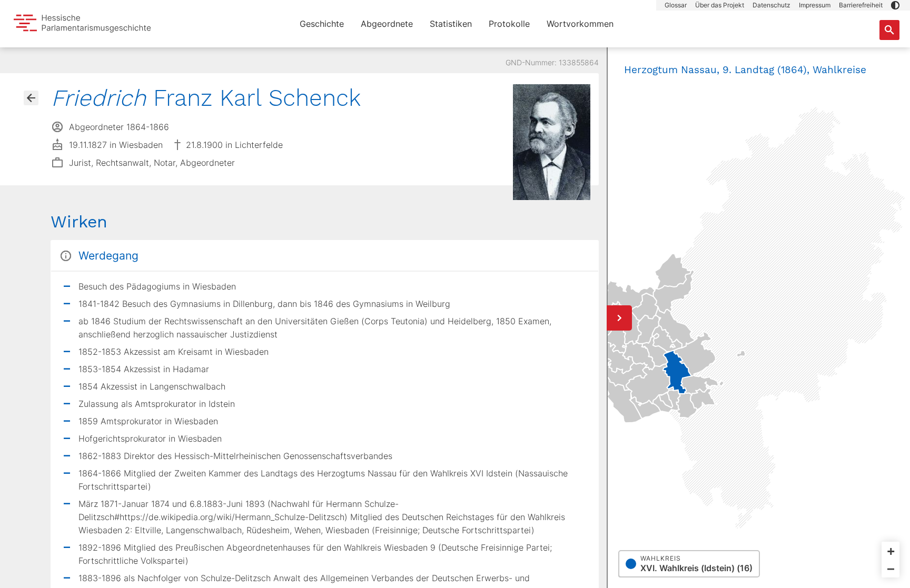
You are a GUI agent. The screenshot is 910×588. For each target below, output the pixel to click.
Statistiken (451, 23)
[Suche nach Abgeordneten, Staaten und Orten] (889, 30)
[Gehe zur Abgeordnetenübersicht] (31, 98)
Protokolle (509, 23)
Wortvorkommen (580, 23)
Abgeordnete (387, 23)
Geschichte (322, 23)
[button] (895, 5)
